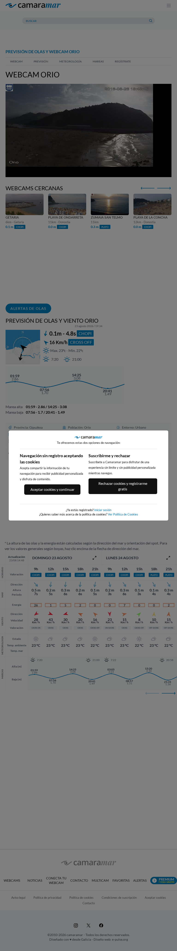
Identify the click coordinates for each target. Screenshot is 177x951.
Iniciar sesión (102, 510)
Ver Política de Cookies (123, 514)
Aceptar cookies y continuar (52, 489)
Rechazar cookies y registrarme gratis (122, 486)
